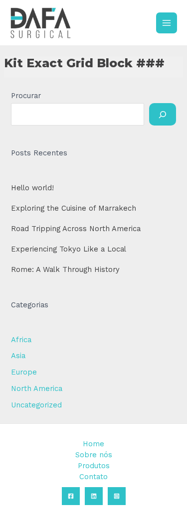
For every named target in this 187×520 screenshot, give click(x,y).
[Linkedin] (94, 496)
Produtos (94, 465)
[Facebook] (71, 496)
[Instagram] (117, 496)
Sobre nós (93, 454)
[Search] (162, 114)
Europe (24, 372)
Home (93, 443)
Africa (21, 339)
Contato (93, 476)
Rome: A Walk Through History (65, 269)
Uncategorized (36, 404)
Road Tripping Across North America (76, 228)
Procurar (26, 95)
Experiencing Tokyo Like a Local (68, 249)
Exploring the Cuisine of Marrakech (73, 208)
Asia (18, 355)
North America (36, 388)
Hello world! (32, 187)
